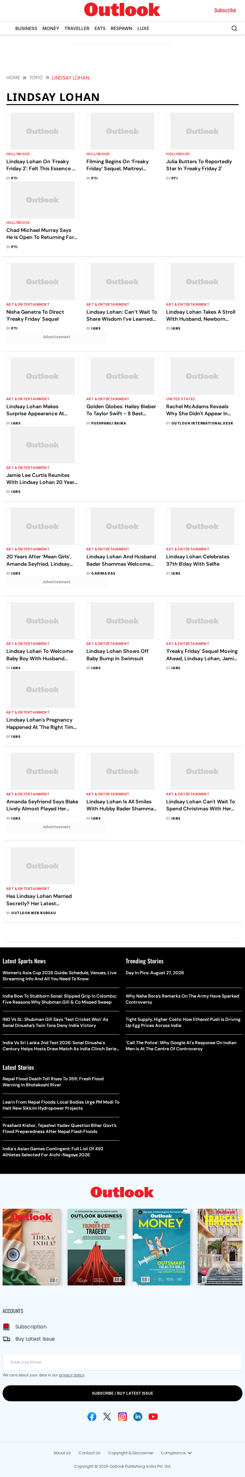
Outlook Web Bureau (33, 913)
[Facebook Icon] (92, 1417)
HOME (13, 77)
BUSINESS (26, 28)
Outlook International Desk (202, 423)
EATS (100, 28)
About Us (62, 1453)
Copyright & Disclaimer (130, 1453)
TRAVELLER (76, 28)
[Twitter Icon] (107, 1417)
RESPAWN (121, 28)
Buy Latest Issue (35, 1339)
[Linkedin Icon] (138, 1417)
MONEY (50, 28)
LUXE (143, 28)
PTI (14, 178)
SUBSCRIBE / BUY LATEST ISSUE (122, 1393)
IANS (95, 328)
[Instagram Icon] (122, 1417)
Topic (36, 77)
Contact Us (89, 1453)
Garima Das (103, 573)
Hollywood (18, 154)
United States (180, 399)
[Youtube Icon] (153, 1417)
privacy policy (71, 1375)
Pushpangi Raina (108, 423)
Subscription (31, 1326)
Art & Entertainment (27, 304)
